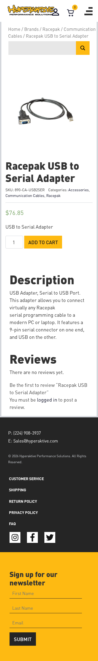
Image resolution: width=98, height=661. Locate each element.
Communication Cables (24, 195)
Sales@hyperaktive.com (35, 441)
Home (14, 29)
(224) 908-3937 (27, 433)
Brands (31, 29)
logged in (47, 399)
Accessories (78, 189)
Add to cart (43, 242)
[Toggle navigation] (88, 11)
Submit (23, 639)
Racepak (51, 29)
